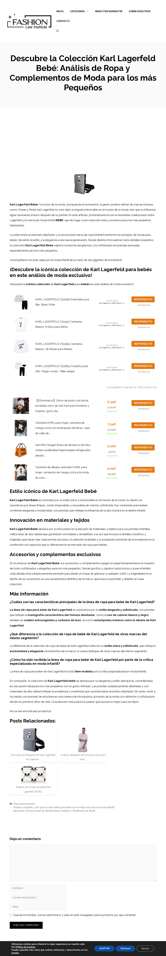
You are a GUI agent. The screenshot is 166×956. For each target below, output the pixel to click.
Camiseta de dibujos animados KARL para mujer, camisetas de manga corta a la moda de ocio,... (62, 472)
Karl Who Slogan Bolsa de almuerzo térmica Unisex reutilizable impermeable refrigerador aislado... (63, 450)
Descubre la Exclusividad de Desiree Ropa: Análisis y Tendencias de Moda (54, 810)
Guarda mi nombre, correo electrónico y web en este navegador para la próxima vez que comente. (74, 915)
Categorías (77, 11)
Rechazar (125, 948)
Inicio (60, 11)
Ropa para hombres (24, 803)
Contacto (63, 21)
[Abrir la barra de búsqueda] (57, 31)
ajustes (15, 952)
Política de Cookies (25, 947)
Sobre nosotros (140, 11)
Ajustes (145, 948)
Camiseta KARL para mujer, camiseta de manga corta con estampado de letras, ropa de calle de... (62, 428)
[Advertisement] (83, 131)
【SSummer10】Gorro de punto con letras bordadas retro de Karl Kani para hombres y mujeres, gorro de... (62, 406)
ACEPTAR (104, 948)
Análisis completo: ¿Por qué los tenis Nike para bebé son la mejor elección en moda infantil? (64, 807)
